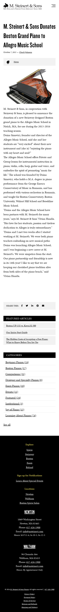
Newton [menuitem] (29, 494)
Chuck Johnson (25, 52)
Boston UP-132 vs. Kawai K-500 (21, 325)
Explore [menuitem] (29, 444)
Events (11, 392)
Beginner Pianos (17, 362)
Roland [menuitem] (29, 467)
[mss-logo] (22, 6)
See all (6, 425)
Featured (13, 398)
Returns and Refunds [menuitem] (29, 604)
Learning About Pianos (20, 415)
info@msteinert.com (33, 531)
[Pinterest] (37, 306)
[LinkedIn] (32, 306)
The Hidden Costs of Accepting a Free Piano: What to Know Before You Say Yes (27, 340)
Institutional (14, 403)
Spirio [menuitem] (29, 450)
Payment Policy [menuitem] (29, 597)
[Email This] (43, 306)
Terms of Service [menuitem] (29, 600)
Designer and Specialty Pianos (24, 380)
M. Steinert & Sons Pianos (19, 589)
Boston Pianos (15, 368)
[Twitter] (27, 306)
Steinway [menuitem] (29, 454)
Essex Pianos (15, 386)
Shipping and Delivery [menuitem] (30, 607)
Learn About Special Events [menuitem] (29, 480)
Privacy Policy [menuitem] (29, 594)
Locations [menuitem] (29, 488)
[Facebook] (22, 306)
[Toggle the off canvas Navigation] (53, 6)
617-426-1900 (33, 527)
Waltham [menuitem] (29, 498)
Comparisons (15, 374)
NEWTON (29, 512)
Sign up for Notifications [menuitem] (29, 475)
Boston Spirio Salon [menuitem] (29, 503)
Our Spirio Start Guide (16, 332)
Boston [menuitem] (29, 458)
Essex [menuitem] (29, 463)
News (16, 61)
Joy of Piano (14, 409)
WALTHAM (29, 546)
